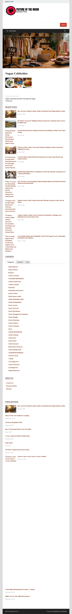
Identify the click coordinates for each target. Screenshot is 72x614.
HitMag (64, 611)
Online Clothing (13, 335)
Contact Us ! (10, 383)
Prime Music (9, 443)
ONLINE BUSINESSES (15, 332)
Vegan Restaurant (13, 370)
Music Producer (13, 323)
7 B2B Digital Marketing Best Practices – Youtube (20, 589)
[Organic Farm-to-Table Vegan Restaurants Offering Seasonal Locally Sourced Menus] (10, 200)
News (10, 329)
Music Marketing (13, 320)
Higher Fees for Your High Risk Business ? (18, 596)
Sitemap (8, 389)
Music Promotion (13, 326)
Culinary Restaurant (14, 281)
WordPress (57, 611)
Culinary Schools (13, 284)
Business (11, 272)
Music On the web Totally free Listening (17, 415)
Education (11, 287)
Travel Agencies (13, 361)
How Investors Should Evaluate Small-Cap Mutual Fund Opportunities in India (41, 111)
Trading (10, 358)
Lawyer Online (13, 293)
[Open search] (65, 31)
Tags (27, 262)
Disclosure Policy (11, 386)
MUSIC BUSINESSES (14, 302)
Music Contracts (13, 308)
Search (63, 24)
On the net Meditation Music (13, 422)
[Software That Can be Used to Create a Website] (10, 456)
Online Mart (12, 338)
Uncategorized (13, 367)
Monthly (20, 262)
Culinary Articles (13, 275)
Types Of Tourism (13, 364)
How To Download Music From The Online (18, 429)
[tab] (11, 262)
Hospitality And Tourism (15, 290)
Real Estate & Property (15, 347)
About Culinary (13, 269)
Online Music (12, 341)
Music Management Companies (18, 314)
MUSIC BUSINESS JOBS (16, 299)
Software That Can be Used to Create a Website (32, 456)
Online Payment (13, 344)
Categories (10, 262)
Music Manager (13, 317)
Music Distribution (14, 311)
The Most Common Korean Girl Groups (17, 449)
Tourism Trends (13, 355)
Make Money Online (14, 296)
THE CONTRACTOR (14, 350)
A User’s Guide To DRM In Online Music (17, 436)
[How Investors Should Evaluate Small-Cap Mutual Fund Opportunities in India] (10, 111)
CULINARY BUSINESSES (16, 278)
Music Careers (13, 305)
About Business (13, 267)
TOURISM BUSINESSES (15, 352)
